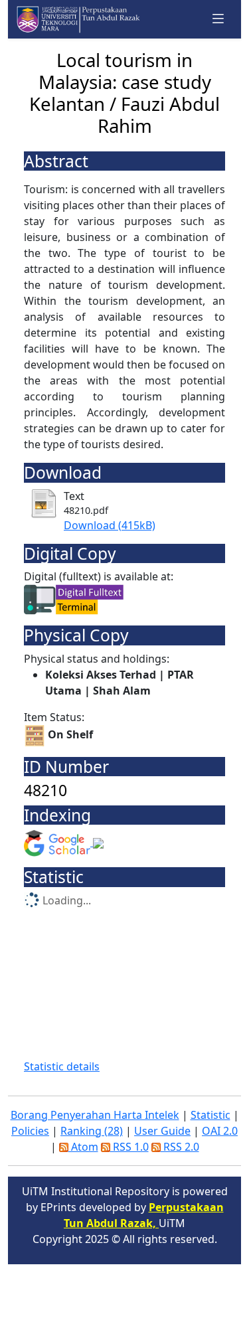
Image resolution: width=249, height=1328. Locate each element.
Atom (83, 1146)
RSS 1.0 (129, 1146)
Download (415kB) (109, 525)
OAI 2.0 (220, 1130)
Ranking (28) (91, 1130)
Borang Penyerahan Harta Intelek (95, 1115)
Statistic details (62, 1066)
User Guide (162, 1130)
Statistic (210, 1115)
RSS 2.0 (180, 1146)
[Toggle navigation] (218, 19)
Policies (30, 1130)
